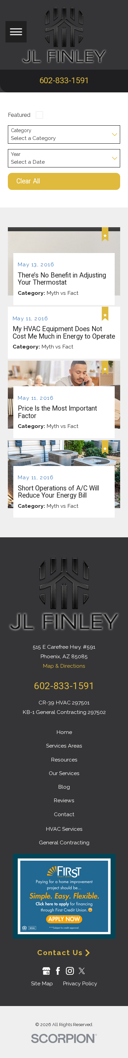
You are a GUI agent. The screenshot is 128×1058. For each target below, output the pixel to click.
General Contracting (64, 842)
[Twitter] (82, 971)
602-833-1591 (64, 81)
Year (15, 154)
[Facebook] (58, 971)
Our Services (64, 773)
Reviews (64, 800)
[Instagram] (70, 971)
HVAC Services (64, 829)
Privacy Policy (80, 983)
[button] (16, 31)
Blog (64, 787)
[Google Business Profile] (46, 971)
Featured (19, 115)
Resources (64, 759)
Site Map (42, 983)
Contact (64, 814)
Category (21, 130)
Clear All (28, 181)
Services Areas (64, 745)
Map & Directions (64, 666)
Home (64, 732)
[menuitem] (64, 732)
